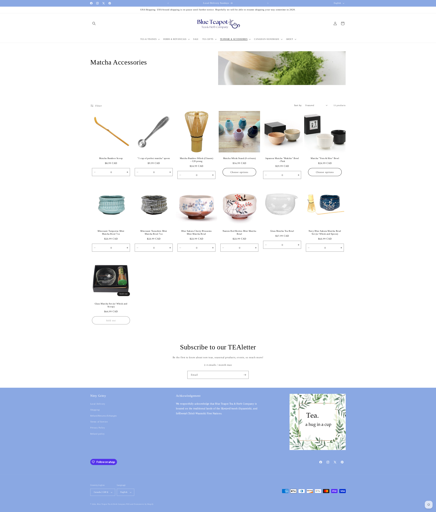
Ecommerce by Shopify (143, 504)
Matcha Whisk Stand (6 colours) (239, 158)
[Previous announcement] (168, 3)
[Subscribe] (244, 375)
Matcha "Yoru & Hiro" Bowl (325, 158)
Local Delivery (97, 404)
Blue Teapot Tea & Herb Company (111, 504)
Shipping (95, 409)
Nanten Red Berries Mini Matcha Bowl (239, 232)
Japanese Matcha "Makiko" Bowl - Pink (282, 159)
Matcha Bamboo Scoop (111, 158)
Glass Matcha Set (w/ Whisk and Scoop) (111, 305)
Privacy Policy (97, 427)
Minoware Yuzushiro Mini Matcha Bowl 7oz (153, 232)
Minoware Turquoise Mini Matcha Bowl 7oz (111, 232)
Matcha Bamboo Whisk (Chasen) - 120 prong (196, 159)
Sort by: (298, 105)
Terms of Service (99, 421)
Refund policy (97, 433)
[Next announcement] (268, 3)
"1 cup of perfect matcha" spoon (154, 158)
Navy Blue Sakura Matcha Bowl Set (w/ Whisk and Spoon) (325, 232)
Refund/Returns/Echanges (103, 415)
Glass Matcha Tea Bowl (282, 231)
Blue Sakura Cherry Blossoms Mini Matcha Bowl (196, 232)
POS (127, 504)
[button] (94, 23)
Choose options (239, 172)
